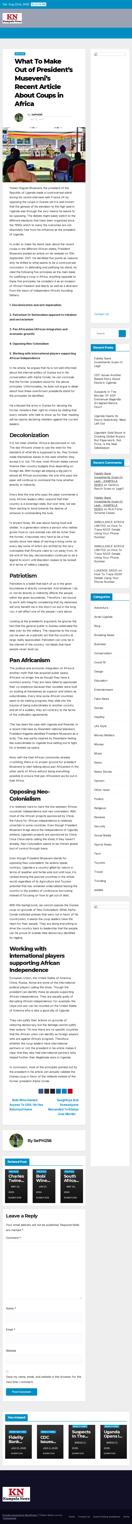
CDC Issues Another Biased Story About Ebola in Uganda (108, 378)
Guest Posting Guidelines (106, 1516)
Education (100, 680)
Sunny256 (17, 1453)
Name (11, 1308)
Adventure (101, 607)
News (98, 762)
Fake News (101, 698)
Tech (97, 853)
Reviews (99, 817)
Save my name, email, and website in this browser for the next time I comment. (43, 1379)
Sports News (103, 844)
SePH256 (36, 114)
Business (100, 644)
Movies (99, 744)
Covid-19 (100, 662)
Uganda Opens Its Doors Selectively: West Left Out (110, 419)
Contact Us (101, 314)
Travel (98, 872)
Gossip (98, 708)
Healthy (99, 717)
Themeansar (9, 1518)
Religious (100, 808)
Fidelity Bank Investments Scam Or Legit (108, 362)
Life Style (100, 726)
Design (98, 671)
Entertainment (103, 689)
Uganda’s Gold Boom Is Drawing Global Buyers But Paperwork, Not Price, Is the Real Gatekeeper (109, 440)
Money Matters (104, 735)
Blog (97, 626)
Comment (13, 1237)
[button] (119, 33)
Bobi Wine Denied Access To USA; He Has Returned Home (26, 1104)
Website (11, 1350)
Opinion (99, 780)
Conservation (103, 653)
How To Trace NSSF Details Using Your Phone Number (108, 577)
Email (10, 1329)
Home (72, 1516)
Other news (102, 790)
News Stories (103, 771)
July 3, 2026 (50, 1448)
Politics (20, 54)
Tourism (99, 862)
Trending (100, 881)
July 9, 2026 (18, 1448)
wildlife (98, 890)
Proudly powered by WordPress (20, 1515)
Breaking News (104, 635)
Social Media (102, 835)
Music (98, 753)
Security (99, 826)
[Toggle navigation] (126, 33)
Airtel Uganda (103, 617)
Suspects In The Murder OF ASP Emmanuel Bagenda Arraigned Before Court (107, 399)
